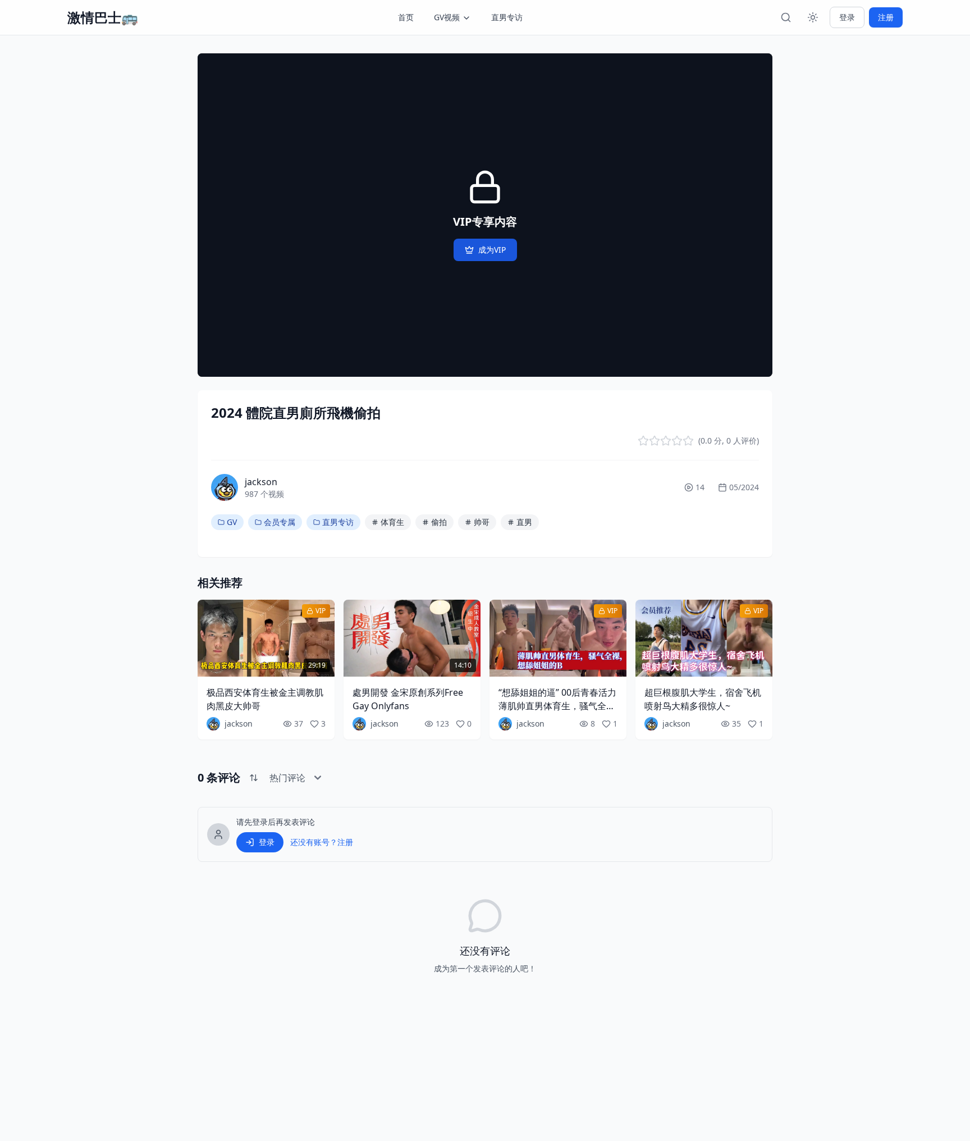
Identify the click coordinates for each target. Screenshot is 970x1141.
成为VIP (492, 249)
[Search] (786, 17)
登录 (847, 17)
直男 (524, 522)
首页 (406, 17)
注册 (886, 17)
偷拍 (439, 522)
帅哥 (481, 522)
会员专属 (279, 522)
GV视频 (447, 17)
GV (232, 522)
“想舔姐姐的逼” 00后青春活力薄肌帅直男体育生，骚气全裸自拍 (557, 705)
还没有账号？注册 (321, 842)
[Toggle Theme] (813, 17)
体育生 (392, 522)
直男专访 (507, 17)
